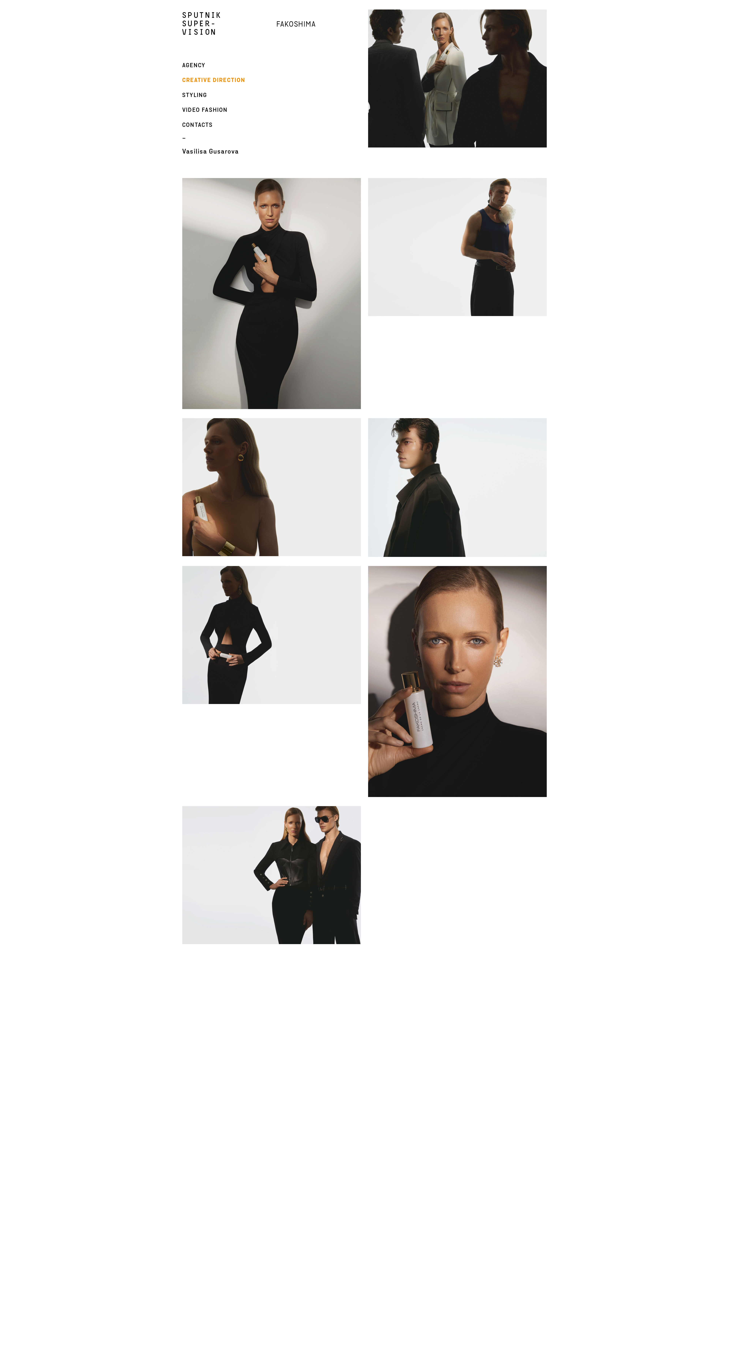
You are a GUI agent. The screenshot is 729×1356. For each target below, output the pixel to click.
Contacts (197, 125)
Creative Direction (213, 80)
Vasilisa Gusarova (210, 151)
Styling (194, 95)
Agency (193, 65)
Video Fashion (205, 110)
